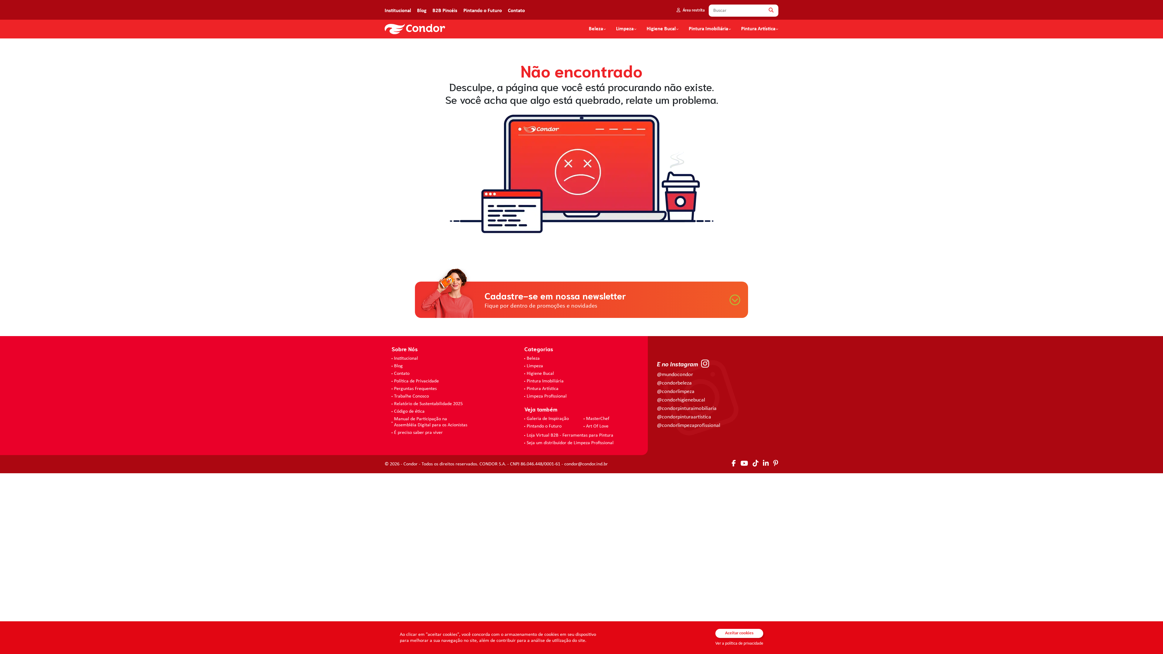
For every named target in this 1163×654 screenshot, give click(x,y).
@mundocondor (675, 375)
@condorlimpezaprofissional (688, 425)
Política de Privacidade (416, 381)
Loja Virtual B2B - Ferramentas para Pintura (570, 435)
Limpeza (535, 366)
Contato (516, 10)
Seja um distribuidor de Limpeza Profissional (570, 443)
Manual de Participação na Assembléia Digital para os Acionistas (430, 422)
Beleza (596, 29)
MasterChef (597, 418)
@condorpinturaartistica (684, 417)
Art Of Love (597, 426)
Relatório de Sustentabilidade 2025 (428, 403)
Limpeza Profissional (547, 396)
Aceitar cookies (739, 633)
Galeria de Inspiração (548, 418)
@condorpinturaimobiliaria (687, 408)
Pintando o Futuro (482, 10)
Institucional (398, 10)
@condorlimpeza (675, 392)
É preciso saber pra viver (418, 432)
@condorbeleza (674, 383)
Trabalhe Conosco (411, 396)
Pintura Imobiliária (708, 29)
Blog (421, 10)
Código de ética (409, 411)
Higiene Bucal (661, 29)
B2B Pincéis (444, 10)
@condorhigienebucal (681, 400)
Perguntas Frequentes (415, 388)
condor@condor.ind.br (586, 464)
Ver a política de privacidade (739, 643)
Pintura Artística (758, 29)
